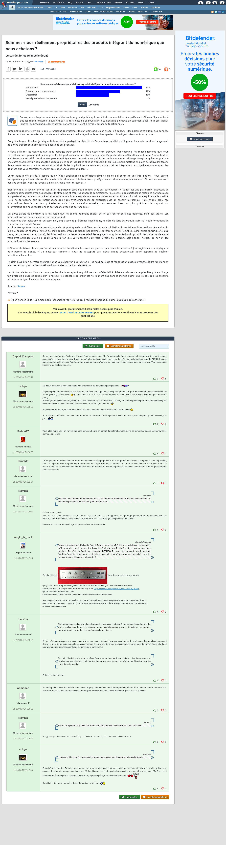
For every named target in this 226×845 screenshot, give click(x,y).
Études (130, 2)
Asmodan (23, 688)
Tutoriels (58, 2)
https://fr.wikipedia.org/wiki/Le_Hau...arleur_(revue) (116, 588)
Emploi (118, 2)
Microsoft (72, 7)
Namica (23, 490)
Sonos (21, 286)
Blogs (79, 2)
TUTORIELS (55, 11)
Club (151, 2)
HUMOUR (157, 11)
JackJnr (23, 619)
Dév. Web (91, 7)
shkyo (23, 386)
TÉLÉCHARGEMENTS (103, 11)
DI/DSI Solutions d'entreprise (30, 7)
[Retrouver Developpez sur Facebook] (219, 12)
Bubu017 (23, 431)
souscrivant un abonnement (77, 312)
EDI (101, 7)
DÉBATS (131, 11)
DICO (147, 11)
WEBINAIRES (76, 11)
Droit (141, 2)
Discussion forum (201, 139)
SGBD (126, 7)
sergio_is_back (23, 537)
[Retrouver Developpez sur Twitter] (216, 12)
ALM (63, 7)
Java (82, 7)
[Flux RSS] (212, 12)
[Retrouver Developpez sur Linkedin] (223, 12)
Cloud (49, 7)
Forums (44, 2)
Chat (89, 2)
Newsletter (103, 2)
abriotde (23, 461)
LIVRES (88, 11)
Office (134, 7)
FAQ (70, 2)
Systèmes (155, 7)
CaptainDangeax (23, 356)
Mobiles (144, 7)
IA (56, 7)
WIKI (140, 11)
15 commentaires (56, 62)
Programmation (113, 7)
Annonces (38, 62)
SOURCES (120, 11)
